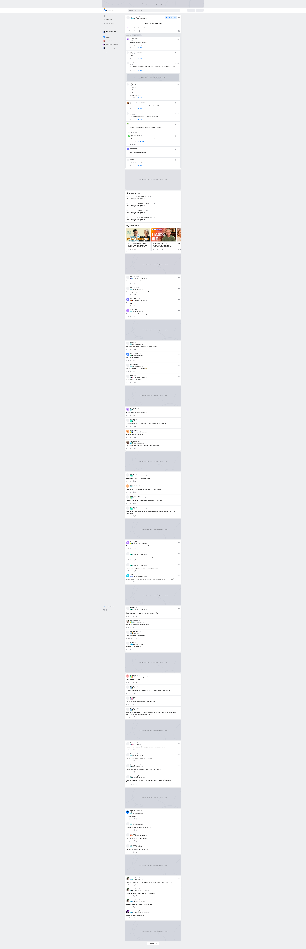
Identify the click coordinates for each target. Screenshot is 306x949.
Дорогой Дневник (139, 835)
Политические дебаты (141, 890)
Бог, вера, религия (139, 18)
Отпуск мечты (139, 210)
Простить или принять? (141, 677)
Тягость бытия (137, 766)
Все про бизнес (138, 644)
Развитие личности (140, 576)
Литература (137, 879)
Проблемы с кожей (139, 377)
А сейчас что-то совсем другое (143, 203)
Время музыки (138, 355)
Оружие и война (139, 443)
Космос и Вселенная (140, 432)
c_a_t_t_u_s (131, 196)
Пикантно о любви (139, 300)
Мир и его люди (139, 777)
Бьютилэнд (136, 699)
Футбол (136, 633)
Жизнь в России (139, 901)
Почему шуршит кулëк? (135, 199)
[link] (138, 240)
